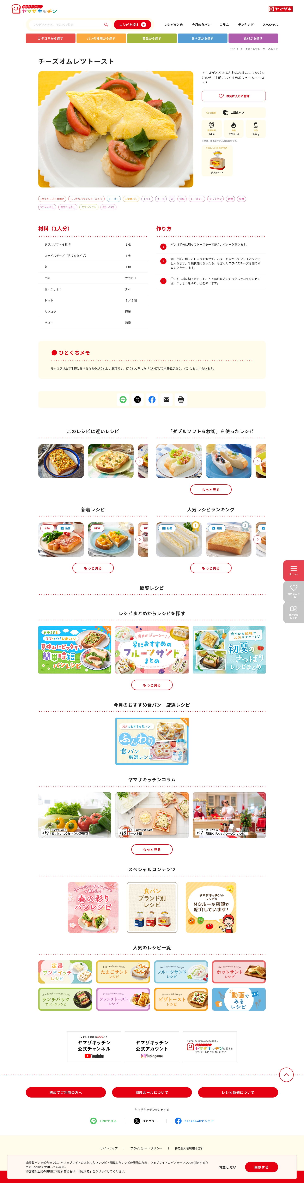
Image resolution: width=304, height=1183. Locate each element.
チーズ (161, 199)
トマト (147, 199)
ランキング (246, 24)
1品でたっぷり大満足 (52, 199)
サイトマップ (109, 1148)
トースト (114, 199)
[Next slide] (139, 461)
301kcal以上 (47, 207)
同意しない (228, 1167)
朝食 (230, 199)
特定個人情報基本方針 (189, 1148)
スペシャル (270, 24)
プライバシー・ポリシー (146, 1148)
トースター (197, 199)
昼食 (241, 199)
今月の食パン (201, 24)
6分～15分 (108, 207)
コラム (224, 24)
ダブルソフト (88, 207)
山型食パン (131, 199)
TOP (232, 49)
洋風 (182, 199)
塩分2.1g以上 (67, 207)
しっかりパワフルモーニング (86, 199)
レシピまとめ (173, 24)
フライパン (215, 199)
